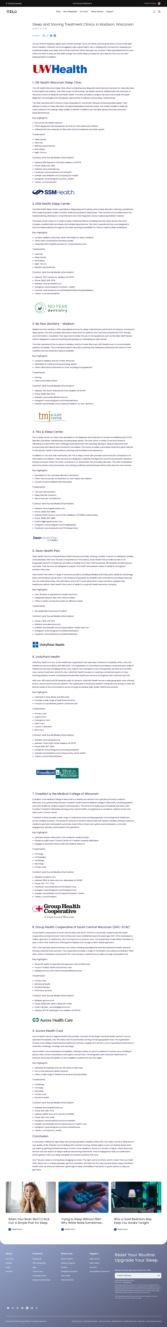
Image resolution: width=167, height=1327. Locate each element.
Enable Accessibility (15, 3)
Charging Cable (39, 1275)
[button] (134, 3)
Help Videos (95, 1263)
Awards (9, 1263)
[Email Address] (158, 1275)
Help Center (95, 1258)
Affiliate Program (68, 1263)
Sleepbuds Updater (69, 1271)
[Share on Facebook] (51, 35)
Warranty (141, 1321)
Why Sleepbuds (39, 1263)
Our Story (10, 1258)
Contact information (90, 1321)
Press (8, 1267)
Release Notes (67, 1279)
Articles (64, 1267)
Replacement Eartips (41, 1279)
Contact (93, 1267)
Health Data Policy (130, 1321)
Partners (9, 1271)
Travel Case (38, 1271)
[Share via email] (44, 35)
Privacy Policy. (128, 1282)
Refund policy (117, 1321)
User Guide (65, 1275)
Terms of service (105, 1321)
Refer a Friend (67, 1258)
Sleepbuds (37, 1258)
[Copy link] (47, 35)
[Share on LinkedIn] (55, 35)
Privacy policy (77, 1321)
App (34, 1267)
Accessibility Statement (100, 1271)
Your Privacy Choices (153, 1321)
